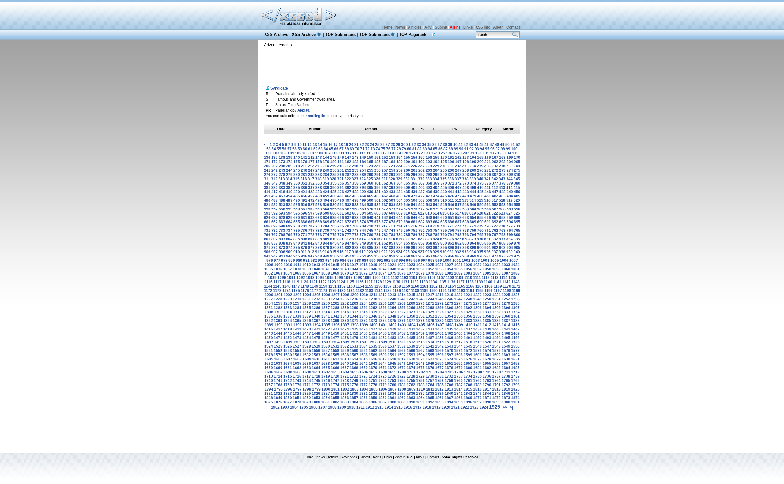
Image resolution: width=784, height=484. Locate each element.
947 (311, 256)
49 (502, 145)
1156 (378, 286)
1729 (420, 376)
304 (473, 175)
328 (392, 179)
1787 (458, 385)
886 (377, 248)
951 (340, 256)
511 (451, 200)
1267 (392, 303)
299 (436, 175)
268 (465, 170)
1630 (506, 359)
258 (392, 170)
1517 (458, 342)
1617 (382, 359)
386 (304, 187)
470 (407, 196)
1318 (363, 312)
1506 (354, 342)
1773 (325, 385)
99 (508, 149)
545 (443, 205)
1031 (487, 265)
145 (333, 157)
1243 (420, 299)
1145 (277, 286)
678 (392, 222)
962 (421, 256)
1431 (411, 329)
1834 (392, 393)
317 (311, 179)
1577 (515, 351)
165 (480, 157)
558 (282, 209)
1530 (325, 346)
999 (438, 260)
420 (296, 192)
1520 (487, 342)
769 (289, 235)
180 (333, 162)
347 (274, 183)
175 (296, 162)
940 (517, 252)
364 (399, 183)
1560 (354, 351)
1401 (383, 325)
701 (304, 226)
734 (289, 230)
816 (377, 239)
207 (274, 166)
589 (510, 209)
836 (267, 243)
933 (465, 252)
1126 (359, 282)
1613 (344, 359)
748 (392, 230)
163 (465, 157)
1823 (287, 393)
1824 (297, 393)
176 (304, 162)
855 (407, 243)
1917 (417, 407)
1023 (411, 265)
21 (356, 145)
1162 (433, 286)
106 (305, 153)
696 (267, 226)
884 (363, 248)
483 (502, 196)
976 (269, 260)
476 (451, 196)
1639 (335, 363)
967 (458, 256)
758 (465, 230)
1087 (506, 273)
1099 (367, 278)
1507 (364, 342)
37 (440, 145)
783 (392, 235)
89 (456, 149)
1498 (278, 342)
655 (480, 217)
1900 (506, 402)
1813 (449, 389)
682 (421, 222)
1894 (449, 402)
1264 (363, 303)
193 (429, 162)
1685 (515, 368)
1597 (449, 355)
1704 (439, 372)
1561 (363, 351)
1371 (354, 320)
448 (502, 192)
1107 (441, 278)
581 (451, 209)
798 (502, 235)
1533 (354, 346)
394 (363, 187)
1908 (332, 407)
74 (378, 149)
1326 (439, 312)
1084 (477, 273)
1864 (420, 398)
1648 (420, 363)
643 (392, 217)
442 (458, 192)
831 (487, 239)
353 (318, 183)
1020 (382, 265)
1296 (411, 308)
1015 (335, 265)
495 (333, 200)
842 (311, 243)
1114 (503, 278)
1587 (354, 355)
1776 (354, 385)
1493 (487, 338)
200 (480, 162)
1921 (455, 407)
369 (436, 183)
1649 (430, 363)
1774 (335, 385)
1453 (363, 333)
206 (267, 166)
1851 (297, 398)
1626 (468, 359)
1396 (335, 325)
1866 (439, 398)
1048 (392, 269)
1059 (496, 269)
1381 (449, 320)
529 (326, 205)
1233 (325, 299)
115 (370, 153)
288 (355, 175)
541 (414, 205)
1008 (269, 265)
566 (340, 209)
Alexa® (303, 110)
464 (363, 196)
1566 (411, 351)
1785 (439, 385)
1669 (363, 368)
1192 (452, 290)
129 (471, 153)
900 (480, 248)
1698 (383, 372)
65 (331, 149)
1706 (458, 372)
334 (436, 179)
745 (370, 230)
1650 (439, 363)
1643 (373, 363)
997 (424, 260)
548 (465, 205)
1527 (297, 346)
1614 (354, 359)
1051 (420, 269)
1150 (323, 286)
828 (465, 239)
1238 (373, 299)
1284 (297, 308)
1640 (344, 363)
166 (487, 157)
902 (495, 248)
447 (495, 192)
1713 (268, 376)
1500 (297, 342)
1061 (515, 269)
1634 (287, 363)
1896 (468, 402)
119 (398, 153)
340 (480, 179)
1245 (439, 299)
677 (385, 222)
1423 (335, 329)
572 (385, 209)
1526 (287, 346)
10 (299, 145)
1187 (406, 290)
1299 (439, 308)
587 (495, 209)
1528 (306, 346)
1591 (392, 355)
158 (429, 157)
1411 (477, 325)
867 (495, 243)
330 (406, 179)
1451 (344, 333)
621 (487, 213)
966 (451, 256)
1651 (449, 363)
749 (399, 230)
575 (407, 209)
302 (458, 175)
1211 (373, 295)
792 (458, 235)
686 (451, 222)
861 (451, 243)
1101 (386, 278)
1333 (506, 312)
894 (436, 248)
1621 (420, 359)
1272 (439, 303)
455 (296, 196)
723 (465, 226)
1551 (268, 351)
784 (399, 235)
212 (311, 166)
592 (274, 213)
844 (326, 243)
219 (362, 166)
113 (355, 153)
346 (267, 183)
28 (393, 145)
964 (436, 256)
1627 (477, 359)
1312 (306, 312)
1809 (411, 389)
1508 (373, 342)
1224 (496, 295)
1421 (316, 329)
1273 (449, 303)
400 (407, 187)
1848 (268, 398)
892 (421, 248)
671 (340, 222)
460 (333, 196)
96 (492, 149)
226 (414, 166)
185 (370, 162)
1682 (487, 368)
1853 (316, 398)
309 (510, 175)
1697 (373, 372)
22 (362, 145)
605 (370, 213)
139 (289, 157)
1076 (401, 273)
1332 (496, 312)
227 (421, 166)
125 (442, 153)
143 (318, 157)
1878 (297, 402)
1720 (335, 376)
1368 (325, 320)
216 (340, 166)
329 (399, 179)
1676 (430, 368)
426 (340, 192)
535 (370, 205)
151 (377, 157)
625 (517, 213)
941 (267, 256)
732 (274, 230)
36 (434, 145)
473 (429, 196)
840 (296, 243)
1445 (287, 333)
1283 (287, 308)
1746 (325, 381)
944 (289, 256)
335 (443, 179)
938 (502, 252)
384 (289, 187)
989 (365, 260)
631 (304, 217)
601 (340, 213)
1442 (515, 329)
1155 (369, 286)
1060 (506, 269)
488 (282, 200)
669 (326, 222)
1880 (316, 402)
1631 (515, 359)
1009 (278, 265)
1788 (468, 385)
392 (348, 187)
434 (399, 192)
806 (304, 239)
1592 (401, 355)
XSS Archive (276, 34)
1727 (401, 376)
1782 (411, 385)
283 (318, 175)
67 (341, 149)
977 (277, 260)
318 (318, 179)
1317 (354, 312)
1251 (496, 299)
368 (429, 183)
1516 (449, 342)
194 (436, 162)
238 (502, 166)
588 (502, 209)
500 (370, 200)
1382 (458, 320)
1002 (466, 260)
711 (377, 226)
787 (421, 235)
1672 (392, 368)
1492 (477, 338)
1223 (487, 295)
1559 (344, 351)
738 (318, 230)
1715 (287, 376)
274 (510, 170)
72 (367, 149)
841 (304, 243)
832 (495, 239)
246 (304, 170)
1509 (383, 342)
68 (347, 149)
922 (384, 252)
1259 (316, 303)
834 (509, 239)
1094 (319, 278)
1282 (278, 308)
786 (414, 235)
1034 (515, 265)
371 (451, 183)
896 (451, 248)
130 (478, 153)
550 (480, 205)
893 (429, 248)
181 (340, 162)
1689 (297, 372)
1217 (430, 295)
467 (385, 196)
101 (269, 153)
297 (421, 175)
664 (289, 222)
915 (333, 252)
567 (348, 209)
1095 (329, 278)
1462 (449, 333)
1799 (316, 389)
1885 (363, 402)
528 (318, 205)
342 (495, 179)
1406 (430, 325)
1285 (306, 308)
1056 (468, 269)
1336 (278, 316)
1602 (496, 355)
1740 (268, 381)
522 (274, 205)
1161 (424, 286)
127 (456, 153)
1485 (411, 338)
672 (348, 222)
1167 (479, 286)
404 (436, 187)
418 (282, 192)
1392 (297, 325)
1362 (268, 320)
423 (318, 192)
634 (326, 217)
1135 (442, 282)
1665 (325, 368)
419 (289, 192)
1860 (382, 398)
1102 (395, 278)
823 (428, 239)
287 (348, 175)
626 (267, 217)
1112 (486, 278)
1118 (286, 282)
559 (289, 209)
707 (348, 226)
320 (333, 179)
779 (363, 235)
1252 (506, 299)
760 (480, 230)
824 (436, 239)
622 (495, 213)
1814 (458, 389)
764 (510, 230)
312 (274, 179)
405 (443, 187)
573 (392, 209)
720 (443, 226)
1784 (430, 385)
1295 (401, 308)
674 (363, 222)
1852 (306, 398)
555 (517, 205)
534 (363, 205)
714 (399, 226)
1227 (268, 299)
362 (385, 183)
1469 (515, 333)
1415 (515, 325)
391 (340, 187)
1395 (326, 325)
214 (325, 166)
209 (289, 166)
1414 (506, 325)
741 (340, 230)
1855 (335, 398)
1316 (344, 312)
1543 (449, 346)
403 (429, 187)
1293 (382, 308)
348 (282, 183)
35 (429, 145)
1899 (496, 402)
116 (377, 153)
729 (509, 226)
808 (318, 239)
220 (370, 166)
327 (384, 179)
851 (377, 243)
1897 (477, 402)
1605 (269, 359)
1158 (397, 286)
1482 (382, 338)
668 (318, 222)
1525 (278, 346)
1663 (306, 368)
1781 (401, 385)
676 (377, 222)
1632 (268, 363)
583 (465, 209)
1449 (325, 333)
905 (517, 248)
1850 (287, 398)
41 (460, 145)
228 (428, 166)
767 (274, 235)
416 (267, 192)
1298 (430, 308)
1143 (515, 282)
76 (388, 149)
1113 (495, 278)
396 (377, 187)
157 (421, 157)
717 (421, 226)
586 (487, 209)
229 (436, 166)
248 (318, 170)
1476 (325, 338)
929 (436, 252)
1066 (306, 273)
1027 (449, 265)
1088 (515, 273)
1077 (411, 273)
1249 (477, 299)
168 (502, 157)
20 (351, 145)
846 (340, 243)
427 (348, 192)
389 (326, 187)
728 (502, 226)
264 (436, 170)
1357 (477, 316)
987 (350, 260)
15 (325, 145)
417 (274, 192)
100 (514, 149)
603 (355, 213)
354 (326, 183)
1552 (278, 351)
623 (502, 213)
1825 (306, 393)
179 (326, 162)
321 (340, 179)
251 (340, 170)
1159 (406, 286)
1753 (392, 381)
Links (468, 27)
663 (282, 222)
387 (311, 187)
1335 (268, 316)
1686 (269, 372)
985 (336, 260)
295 (407, 175)
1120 (304, 282)
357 (348, 183)
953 (355, 256)
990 (372, 260)
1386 (496, 320)
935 (480, 252)
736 (304, 230)
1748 (344, 381)
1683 (496, 368)
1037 (287, 269)
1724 (373, 376)
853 (392, 243)
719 (436, 226)
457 (311, 196)
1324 (420, 312)
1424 (344, 329)
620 (480, 213)
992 (387, 260)
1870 (477, 398)
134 (508, 153)
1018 (363, 265)
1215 (411, 295)
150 (370, 157)
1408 (449, 325)
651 (451, 217)
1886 (373, 402)
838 (282, 243)
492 (311, 200)
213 (318, 166)
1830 (354, 393)
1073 (373, 273)
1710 (496, 372)
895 (443, 248)
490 (296, 200)
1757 (430, 381)
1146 (286, 286)
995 (409, 260)
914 (325, 252)
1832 (373, 393)
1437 (468, 329)
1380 (439, 320)
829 (472, 239)
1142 (506, 282)
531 (340, 205)
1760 (458, 381)
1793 (515, 385)
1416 (268, 329)
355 (333, 183)
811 (340, 239)
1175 (296, 290)
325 (370, 179)
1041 (325, 269)
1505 (345, 342)
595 (296, 213)
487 (274, 200)
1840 (449, 393)
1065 (297, 273)
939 (509, 252)
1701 (411, 372)
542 (421, 205)
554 (510, 205)
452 (274, 196)
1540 (420, 346)
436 (414, 192)
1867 (449, 398)
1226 (515, 295)
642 (385, 217)
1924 (484, 407)
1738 (506, 376)
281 (304, 175)
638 (355, 217)
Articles (415, 27)
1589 (373, 355)
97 (498, 149)
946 (304, 256)
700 (296, 226)
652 (458, 217)
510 (443, 200)
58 (294, 149)
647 (421, 217)
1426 (363, 329)
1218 (439, 295)
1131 (405, 282)
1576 (506, 351)
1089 (272, 278)
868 (502, 243)
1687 (278, 372)
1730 (430, 376)
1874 (515, 398)
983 (321, 260)
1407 (439, 325)
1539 (411, 346)
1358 (487, 316)
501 (377, 200)
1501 (307, 342)
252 (348, 170)
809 (326, 239)
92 (471, 149)
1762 (477, 381)
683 (429, 222)
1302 (468, 308)
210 (296, 166)
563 (318, 209)
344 (509, 179)
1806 (383, 389)
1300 (449, 308)
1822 (278, 393)
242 (274, 170)
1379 (430, 320)
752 (421, 230)
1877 (287, 402)
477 (458, 196)
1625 (458, 359)
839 (289, 243)
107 (313, 153)
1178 (323, 290)
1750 (363, 381)
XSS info (483, 27)
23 (367, 145)
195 (443, 162)
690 (480, 222)
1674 (411, 368)
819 (399, 239)
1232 (316, 299)
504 (399, 200)
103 (283, 153)
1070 (344, 273)
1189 (424, 290)
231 (450, 166)
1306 (506, 308)
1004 (485, 260)
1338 (297, 316)
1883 (344, 402)
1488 (439, 338)
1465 (477, 333)
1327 (449, 312)
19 (346, 145)
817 (384, 239)
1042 (335, 269)
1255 (278, 303)
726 (487, 226)
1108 (450, 278)
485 (517, 196)
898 (465, 248)
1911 (360, 407)
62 (315, 149)
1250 (487, 299)
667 (311, 222)
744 (363, 230)
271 (487, 170)
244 (289, 170)
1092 (300, 278)
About (498, 27)
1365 (297, 320)
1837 (420, 393)
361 (377, 183)
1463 (458, 333)
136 (267, 157)
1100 (376, 278)
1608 (297, 359)
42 (466, 145)
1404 (411, 325)
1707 (468, 372)
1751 (373, 381)
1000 (447, 260)
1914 (389, 407)
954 (363, 256)
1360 (506, 316)
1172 (268, 290)
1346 (373, 316)
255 (370, 170)
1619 (401, 359)
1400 (373, 325)
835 (517, 239)
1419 (297, 329)
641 (377, 217)
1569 (439, 351)
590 (517, 209)
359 (363, 183)
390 (333, 187)
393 (355, 187)
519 (509, 200)
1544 (458, 346)
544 (436, 205)
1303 (477, 308)
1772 (316, 385)
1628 (487, 359)
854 (399, 243)
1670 (373, 368)
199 (473, 162)
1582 (306, 355)
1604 (515, 355)
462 (348, 196)
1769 (287, 385)
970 (480, 256)
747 (385, 230)
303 (465, 175)
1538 (401, 346)
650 (443, 217)
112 (348, 153)
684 (436, 222)
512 (458, 200)
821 (414, 239)
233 (465, 166)
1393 (307, 325)
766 (267, 235)
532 (348, 205)
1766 (515, 381)
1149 (314, 286)
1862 (401, 398)
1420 (306, 329)
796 (487, 235)
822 (421, 239)
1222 (477, 295)
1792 (506, 385)
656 (487, 217)
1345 (363, 316)
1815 (468, 389)
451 (267, 196)
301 (451, 175)
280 (296, 175)
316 (303, 179)
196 (451, 162)
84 (430, 149)
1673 (401, 368)
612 (421, 213)
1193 (461, 290)
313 (281, 179)
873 (282, 248)
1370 (344, 320)
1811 (430, 389)
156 (414, 157)
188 (392, 162)
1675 (420, 368)
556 (267, 209)
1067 (316, 273)
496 (340, 200)
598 (318, 213)
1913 (379, 407)
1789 (477, 385)
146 (340, 157)
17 (336, 145)
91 (466, 149)
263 (429, 170)
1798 (307, 389)
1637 (316, 363)
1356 (468, 316)
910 (296, 252)
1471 (278, 338)
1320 (382, 312)
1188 (415, 290)
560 (296, 209)
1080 (439, 273)
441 (451, 192)
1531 (335, 346)
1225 (506, 295)
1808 (402, 389)
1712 (515, 372)
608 (392, 213)
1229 (287, 299)
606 (377, 213)
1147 (296, 286)
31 (408, 145)
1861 (392, 398)
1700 (402, 372)
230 (443, 166)
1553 (287, 351)
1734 (468, 376)
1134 (433, 282)
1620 (411, 359)
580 (443, 209)
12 (309, 145)
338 (465, 179)
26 (382, 145)
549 (473, 205)
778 (355, 235)
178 (318, 162)
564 (326, 209)
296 (414, 175)
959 (399, 256)
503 (392, 200)
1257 (297, 303)
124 (434, 153)
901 (487, 248)
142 (311, 157)
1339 (306, 316)
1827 (325, 393)
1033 (506, 265)
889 (399, 248)
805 (296, 239)
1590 (382, 355)
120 (405, 153)
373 (465, 183)
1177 (314, 290)
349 (289, 183)
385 (296, 187)
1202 (288, 295)
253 (355, 170)
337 (458, 179)
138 (282, 157)
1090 (281, 278)
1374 (382, 320)
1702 (421, 372)
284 (326, 175)
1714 (278, 376)
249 (326, 170)
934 (472, 252)
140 (296, 157)
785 (407, 235)
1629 (496, 359)
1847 (515, 393)
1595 (430, 355)
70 (357, 149)
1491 (468, 338)
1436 (458, 329)
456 (304, 196)
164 (473, 157)
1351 (420, 316)
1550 (515, 346)
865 (480, 243)
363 (392, 183)
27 (388, 145)
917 (348, 252)
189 (399, 162)
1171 (516, 286)
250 (333, 170)
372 (458, 183)
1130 (396, 282)
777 (348, 235)
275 (517, 170)
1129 (387, 282)
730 (517, 226)
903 (502, 248)
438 (429, 192)
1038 (297, 269)
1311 (297, 312)
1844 (487, 393)
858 (429, 243)
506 (414, 200)
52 (518, 145)
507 (421, 200)
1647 (411, 363)
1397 (345, 325)
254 (363, 170)
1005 (494, 260)
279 (289, 175)
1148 (305, 286)
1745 (316, 381)
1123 (332, 282)
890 (407, 248)
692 (495, 222)
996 (416, 260)
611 (414, 213)
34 (424, 145)
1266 (382, 303)
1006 (504, 260)
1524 (268, 346)
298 (429, 175)
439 (436, 192)
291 (377, 175)
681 (414, 222)
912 (311, 252)
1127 (368, 282)
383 (282, 187)
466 (377, 196)
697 (274, 226)
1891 (420, 402)
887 (385, 248)
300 (443, 175)
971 (487, 256)
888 (392, 248)
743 (355, 230)
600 (333, 213)
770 (296, 235)
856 (414, 243)
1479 (354, 338)
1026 (439, 265)
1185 (387, 290)
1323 (411, 312)
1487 (430, 338)
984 (328, 260)
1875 (268, 402)
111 (342, 153)
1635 (297, 363)
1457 (401, 333)
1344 (354, 316)
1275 (468, 303)
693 (502, 222)
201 (487, 162)
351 (304, 183)
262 (421, 170)
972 (495, 256)
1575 (496, 351)
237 (495, 166)
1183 (369, 290)
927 (421, 252)
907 (274, 252)
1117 (277, 282)
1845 (496, 393)
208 (282, 166)
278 (282, 175)
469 (399, 196)
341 (487, 179)
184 (363, 162)
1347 (382, 316)
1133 (424, 282)
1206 (326, 295)
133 (500, 153)
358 (355, 183)
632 (311, 217)
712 (384, 226)
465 (370, 196)
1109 (459, 278)
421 (304, 192)
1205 (316, 295)
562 (311, 209)
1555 (306, 351)
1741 (278, 381)
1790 (487, 385)
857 (421, 243)
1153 (351, 286)
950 (333, 256)
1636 (306, 363)
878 (318, 248)
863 (465, 243)
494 (326, 200)
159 (436, 157)
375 (480, 183)
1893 (439, 402)
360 (370, 183)
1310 (288, 312)
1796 (288, 389)
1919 (436, 407)
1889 (401, 402)
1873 (506, 398)
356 (340, 183)
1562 (373, 351)
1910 (351, 407)
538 (392, 205)
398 (392, 187)
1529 (316, 346)
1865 (430, 398)
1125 (350, 282)
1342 (335, 316)
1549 (506, 346)
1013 (316, 265)
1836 (411, 393)
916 (340, 252)
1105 (422, 278)
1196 (488, 290)
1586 (344, 355)
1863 (411, 398)
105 (298, 153)
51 (513, 145)
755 (443, 230)
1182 (360, 290)
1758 (439, 381)
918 (355, 252)
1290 (354, 308)
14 (320, 145)
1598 (458, 355)
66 (336, 149)
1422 (325, 329)
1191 (443, 290)
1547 (487, 346)
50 (507, 145)
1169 (498, 286)
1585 (335, 355)
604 (363, 213)
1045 (363, 269)
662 (274, 222)
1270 (420, 303)
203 (502, 162)
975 (517, 256)
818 (392, 239)
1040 (316, 269)
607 (385, 213)
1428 (382, 329)
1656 (496, 363)
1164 (452, 286)
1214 (401, 295)
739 (326, 230)
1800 (326, 389)
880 (333, 248)
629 (289, 217)
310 (517, 175)
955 (370, 256)
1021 (392, 265)
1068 (325, 273)
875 (296, 248)
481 (487, 196)
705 (333, 226)
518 (502, 200)
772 (311, 235)
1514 (430, 342)
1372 (363, 320)
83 (425, 149)
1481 (373, 338)
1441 (506, 329)
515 (480, 200)
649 (436, 217)
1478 (344, 338)
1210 (364, 295)
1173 (277, 290)
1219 (449, 295)
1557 (325, 351)
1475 (316, 338)
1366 (306, 320)
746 (377, 230)
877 (311, 248)
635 (333, 217)
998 (431, 260)
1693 (335, 372)
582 (458, 209)
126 (449, 153)
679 (399, 222)
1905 (304, 407)
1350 (411, 316)
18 (341, 145)
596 (304, 213)
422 (311, 192)
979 (291, 260)
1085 (487, 273)
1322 (401, 312)
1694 (345, 372)
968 (465, 256)
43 (471, 145)
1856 (344, 398)
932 (458, 252)
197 (458, 162)
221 (377, 166)
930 (443, 252)
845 (333, 243)
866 (487, 243)
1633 (278, 363)
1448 (316, 333)
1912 (370, 407)
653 (465, 217)
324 (362, 179)
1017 (354, 265)
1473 (297, 338)
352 (311, 183)
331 (414, 179)
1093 (310, 278)
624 (509, 213)
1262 (344, 303)
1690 (307, 372)
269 (473, 170)
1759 (449, 381)
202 (495, 162)
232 (458, 166)
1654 (477, 363)
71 (362, 149)
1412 (487, 325)
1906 (313, 407)
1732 (449, 376)
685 (443, 222)
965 (443, 256)
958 (392, 256)
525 (296, 205)
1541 (430, 346)
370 (443, 183)
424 (326, 192)
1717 (306, 376)
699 (289, 226)
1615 (363, 359)
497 (348, 200)
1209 (354, 295)
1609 (307, 359)
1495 (506, 338)
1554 (297, 351)
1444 (278, 333)
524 (289, 205)
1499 (288, 342)
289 (363, 175)
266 (451, 170)
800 (517, 235)
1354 (449, 316)
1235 (344, 299)
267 (458, 170)
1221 (468, 295)
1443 (268, 333)
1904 (294, 407)
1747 (335, 381)
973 (502, 256)
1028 (458, 265)
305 (480, 175)
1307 (515, 308)
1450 (335, 333)
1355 (458, 316)
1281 (268, 308)
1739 (515, 376)
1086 (496, 273)
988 (358, 260)
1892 (430, 402)
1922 (465, 407)
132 (493, 153)
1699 (392, 372)
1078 (420, 273)
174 (289, 162)
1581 (297, 355)
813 (355, 239)
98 (503, 149)
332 (421, 179)
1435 (449, 329)
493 (318, 200)
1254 (268, 303)
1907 (322, 407)
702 (311, 226)
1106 (432, 278)
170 (517, 157)
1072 (363, 273)
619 (472, 213)
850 (370, 243)
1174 (286, 290)
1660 (278, 368)
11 (305, 145)
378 (502, 183)
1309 (278, 312)
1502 (316, 342)
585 (480, 209)
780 (370, 235)
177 (311, 162)
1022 (401, 265)
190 (407, 162)
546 (451, 205)
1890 (411, 402)
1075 (392, 273)
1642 (363, 363)
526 (304, 205)
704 (326, 226)
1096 (338, 278)
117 (384, 153)
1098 (357, 278)
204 (510, 162)
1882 (335, 402)
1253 (515, 299)
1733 (458, 376)
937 (495, 252)
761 (487, 230)
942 (274, 256)
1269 (411, 303)
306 (487, 175)
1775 (344, 385)
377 (495, 183)
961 (414, 256)
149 (363, 157)
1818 (496, 389)
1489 (449, 338)
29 (398, 145)
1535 (373, 346)
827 (458, 239)
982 (314, 260)
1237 (363, 299)
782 (385, 235)
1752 (382, 381)
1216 (420, 295)
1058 (487, 269)
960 (407, 256)
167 (495, 157)
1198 (507, 290)
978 (284, 260)
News (400, 27)
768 (282, 235)
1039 (306, 269)
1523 (515, 342)
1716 (297, 376)
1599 (468, 355)
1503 (326, 342)
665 (296, 222)
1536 (382, 346)
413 (502, 187)
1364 (287, 320)
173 (282, 162)
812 (348, 239)
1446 (297, 333)
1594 (420, 355)
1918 (427, 407)
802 (274, 239)
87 (445, 149)
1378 (420, 320)
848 (355, 243)
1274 (458, 303)
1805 (373, 389)
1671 (382, 368)
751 (414, 230)
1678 (449, 368)
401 (414, 187)
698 (282, 226)
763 (502, 230)
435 (407, 192)
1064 (287, 273)
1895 (458, 402)
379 (510, 183)
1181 (351, 290)
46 (486, 145)
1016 (344, 265)
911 (304, 252)
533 (355, 205)
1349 (401, 316)
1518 (468, 342)
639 (363, 217)
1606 (278, 359)
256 (377, 170)
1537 (392, 346)
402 (421, 187)
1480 (363, 338)
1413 (496, 325)
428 (355, 192)
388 (318, 187)
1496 (515, 338)
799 (510, 235)
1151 (332, 286)
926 (414, 252)
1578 (268, 355)
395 (370, 187)
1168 (488, 286)
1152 (341, 286)
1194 (470, 290)
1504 (335, 342)
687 (458, 222)
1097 (348, 278)
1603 (506, 355)
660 (517, 217)
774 (326, 235)
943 (282, 256)
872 (274, 248)
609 (399, 213)
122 (420, 153)
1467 (496, 333)
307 (495, 175)
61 (310, 149)
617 (458, 213)
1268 (401, 303)
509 (436, 200)
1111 (477, 278)
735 (296, 230)
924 (399, 252)
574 (399, 209)
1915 (398, 407)
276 (267, 175)
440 (443, 192)
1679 (458, 368)
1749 (354, 381)
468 (392, 196)
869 (510, 243)
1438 (477, 329)
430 (370, 192)
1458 (411, 333)
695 (517, 222)
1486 (420, 338)
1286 (316, 308)
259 (399, 170)
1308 (269, 312)
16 (330, 145)
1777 (363, 385)
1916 (408, 407)
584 (473, 209)
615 (443, 213)
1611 (326, 359)
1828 (335, 393)
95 (487, 149)
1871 (487, 398)
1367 (316, 320)
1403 (402, 325)
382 (274, 187)
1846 (506, 393)
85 (435, 149)
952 (348, 256)
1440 (496, 329)
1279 (506, 303)
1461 (439, 333)
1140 (488, 282)
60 (305, 149)
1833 (382, 393)
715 (406, 226)
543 (429, 205)
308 (502, 175)
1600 (477, 355)
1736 (487, 376)
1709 (487, 372)
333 (428, 179)
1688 (288, 372)
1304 (487, 308)
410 (480, 187)
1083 (468, 273)
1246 (449, 299)
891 (414, 248)
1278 (496, 303)
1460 (430, 333)
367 (421, 183)
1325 (430, 312)
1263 (354, 303)
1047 (382, 269)
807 (311, 239)
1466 (487, 333)
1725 (382, 376)
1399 (364, 325)
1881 (325, 402)
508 (429, 200)
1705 (449, 372)
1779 (382, 385)
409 (473, 187)
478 (465, 196)
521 (267, 205)
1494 (496, 338)
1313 (316, 312)
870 (517, 243)
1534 (363, 346)
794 (473, 235)
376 (487, 183)
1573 (477, 351)
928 (428, 252)
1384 (477, 320)
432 (385, 192)
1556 (316, 351)
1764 (496, 381)
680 (407, 222)
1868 (458, 398)
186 (377, 162)
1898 (487, 402)
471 (414, 196)
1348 (392, 316)
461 (340, 196)
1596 (439, 355)
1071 (354, 273)
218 (355, 166)
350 (296, 183)
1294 (392, 308)
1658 (515, 363)
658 (502, 217)
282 (311, 175)
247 (311, 170)
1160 (415, 286)
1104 (413, 278)
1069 (335, 273)
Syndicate (279, 88)
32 (414, 145)
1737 (496, 376)
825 (443, 239)
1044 (354, 269)
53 (268, 149)
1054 (449, 269)
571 (377, 209)
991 (380, 260)
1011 (297, 265)
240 (517, 166)
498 (355, 200)
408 (465, 187)
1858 (363, 398)
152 (385, 157)
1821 (268, 393)
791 (451, 235)
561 (304, 209)
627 (274, 217)
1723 (363, 376)
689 (473, 222)
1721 (344, 376)
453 (282, 196)
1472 (287, 338)
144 (326, 157)
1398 (354, 325)
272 (495, 170)
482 (495, 196)
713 (392, 226)
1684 (506, 368)
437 (421, 192)
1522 (506, 342)
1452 (354, 333)
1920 (446, 407)
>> (505, 407)
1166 (470, 286)
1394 (316, 325)
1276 (477, 303)
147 (348, 157)
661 (267, 222)
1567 (420, 351)
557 (274, 209)
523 (282, 205)
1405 (421, 325)
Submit (441, 27)
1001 (456, 260)
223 (392, 166)
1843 (477, 393)
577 (421, 209)
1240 (392, 299)
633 (318, 217)
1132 (414, 282)
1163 (443, 286)
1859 (373, 398)
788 (429, 235)
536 (377, 205)
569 (363, 209)
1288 (335, 308)
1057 (477, 269)
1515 (439, 342)
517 (495, 200)
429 (363, 192)
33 (419, 145)
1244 (430, 299)
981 (306, 260)
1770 (297, 385)
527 (311, 205)
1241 (401, 299)
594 (289, 213)
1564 (392, 351)
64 (326, 149)
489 (289, 200)
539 (399, 205)
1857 (354, 398)
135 (515, 153)
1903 (285, 407)
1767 (268, 385)
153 (392, 157)
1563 (382, 351)
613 (428, 213)
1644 (382, 363)
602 (348, 213)
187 (385, 162)
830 (480, 239)
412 (495, 187)
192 (421, 162)
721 (450, 226)
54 (274, 149)
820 (406, 239)
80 (409, 149)
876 (304, 248)
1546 (477, 346)
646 (414, 217)
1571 (458, 351)
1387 (506, 320)
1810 (421, 389)
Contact (513, 27)
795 (480, 235)
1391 (288, 325)
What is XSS (404, 457)
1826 (316, 393)
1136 (451, 282)
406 (451, 187)
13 (315, 145)
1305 (496, 308)
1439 (487, 329)
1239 (382, 299)
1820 (515, 389)
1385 (487, 320)
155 (407, 157)
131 (486, 153)
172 (274, 162)
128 (464, 153)
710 (370, 226)
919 (362, 252)
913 (318, 252)
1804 (364, 389)
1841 (458, 393)
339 (472, 179)
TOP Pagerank (412, 34)
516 (487, 200)
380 (517, 183)
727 (495, 226)
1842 (468, 393)
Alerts (377, 457)
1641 (354, 363)
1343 (344, 316)
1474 (306, 338)
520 (517, 200)
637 (348, 217)
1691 (316, 372)
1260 (325, 303)
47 (492, 145)
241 (267, 170)
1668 (354, 368)
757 (458, 230)
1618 (392, 359)
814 (362, 239)
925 (406, 252)
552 (495, 205)
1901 (515, 402)
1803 (354, 389)
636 (340, 217)
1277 (487, 303)
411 (487, 187)
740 (333, 230)
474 (436, 196)
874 (289, 248)
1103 (404, 278)
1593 (411, 355)
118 (391, 153)
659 (510, 217)
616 (450, 213)
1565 (401, 351)
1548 (496, 346)
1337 (287, 316)
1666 (335, 368)
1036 (278, 269)
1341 (325, 316)
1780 (392, 385)
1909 (341, 407)
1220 (458, 295)
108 (320, 153)
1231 (306, 299)
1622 (430, 359)
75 (383, 149)
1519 (477, 342)
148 (355, 157)
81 (414, 149)
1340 (316, 316)
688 (465, 222)
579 (436, 209)
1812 (439, 389)
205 (517, 162)
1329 (468, 312)
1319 (373, 312)
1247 (458, 299)
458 (318, 196)
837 (274, 243)
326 (377, 179)
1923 (474, 407)
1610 (316, 359)
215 (333, 166)
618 (465, 213)
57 (289, 149)
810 (333, 239)
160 (443, 157)
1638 (325, 363)
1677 (439, 368)
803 (282, 239)
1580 (287, 355)
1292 (373, 308)
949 (326, 256)
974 (510, 256)
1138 (470, 282)
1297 (420, 308)
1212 (382, 295)
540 (407, 205)
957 (385, 256)
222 (384, 166)
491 (304, 200)
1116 (269, 282)
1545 (468, 346)
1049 (401, 269)
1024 (420, 265)
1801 (335, 389)
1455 (382, 333)
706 (340, 226)
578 (429, 209)
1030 (477, 265)
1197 (498, 290)
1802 (345, 389)
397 (385, 187)
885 (370, 248)
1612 (335, 359)
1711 (506, 372)
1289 (344, 308)
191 (414, 162)
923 (392, 252)
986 (343, 260)
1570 (449, 351)
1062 (268, 273)
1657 (506, 363)
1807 (392, 389)
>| (511, 407)
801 (267, 239)
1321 (392, 312)
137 (274, 157)
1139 (479, 282)
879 (326, 248)
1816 (477, 389)
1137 (460, 282)
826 (450, 239)
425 (333, 192)
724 (472, 226)
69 (352, 149)
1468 (506, 333)
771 (304, 235)
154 (399, 157)
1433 (430, 329)
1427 (373, 329)
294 (399, 175)
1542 (439, 346)
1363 (278, 320)
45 (481, 145)
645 (407, 217)
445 (480, 192)
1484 (401, 338)
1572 (468, 351)
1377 (411, 320)
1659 (268, 368)
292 (385, 175)
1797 (297, 389)
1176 (305, 290)
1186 (397, 290)
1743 (297, 381)
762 (495, 230)
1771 (306, 385)
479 (473, 196)
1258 (306, 303)
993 (394, 260)
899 (473, 248)
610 (407, 213)
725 (480, 226)
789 (436, 235)
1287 (325, 308)
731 (267, 230)
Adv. (428, 27)
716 (414, 226)
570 (370, 209)
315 (296, 179)
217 (348, 166)
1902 (275, 407)
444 (473, 192)
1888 (392, 402)
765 (517, 230)
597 (311, 213)
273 (502, 170)
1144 (268, 286)
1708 (477, 372)
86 (440, 149)
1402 (392, 325)
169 (510, 157)
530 (333, 205)
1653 (468, 363)
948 (318, 256)
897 (458, 248)
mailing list (317, 116)
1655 (487, 363)
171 (267, 162)
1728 (411, 376)
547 (458, 205)
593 (282, 213)
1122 (322, 282)
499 (363, 200)
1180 (341, 290)
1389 (269, 325)
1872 (496, 398)
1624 (449, 359)
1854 (325, 398)
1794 (269, 389)
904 (510, 248)
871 (267, 248)
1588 (363, 355)
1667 (344, 368)
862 (458, 243)
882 (348, 248)
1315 (335, 312)
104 (291, 153)
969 (473, 256)
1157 (387, 286)
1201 (278, 295)
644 (399, 217)
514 (472, 200)
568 (355, 209)
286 (340, 175)
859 (436, 243)
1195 (479, 290)
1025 (430, 265)
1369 (335, 320)
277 (274, 175)
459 (326, 196)
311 (267, 179)
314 (289, 179)
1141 (497, 282)
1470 (268, 338)
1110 (468, 278)
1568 (430, 351)
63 (320, 149)
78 (399, 149)
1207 (335, 295)
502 (385, 200)
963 (429, 256)
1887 (382, 402)
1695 (354, 372)
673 (355, 222)
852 (385, 243)
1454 (373, 333)
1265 (373, 303)
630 (296, 217)
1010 (288, 265)
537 (385, 205)
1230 (297, 299)
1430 (401, 329)
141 (304, 157)
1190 (433, 290)
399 (399, 187)
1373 (373, 320)
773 (318, 235)
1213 (392, 295)
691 (487, 222)
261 (414, 170)
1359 (496, 316)
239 (509, 166)
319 (325, 179)
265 (443, 170)
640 (370, 217)
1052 (430, 269)
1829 (344, 393)
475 (443, 196)
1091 (291, 278)
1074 (382, 273)
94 (482, 149)
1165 (461, 286)
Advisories (349, 457)
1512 (411, 342)
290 (370, 175)
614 (436, 213)
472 (421, 196)
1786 (449, 385)
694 (510, 222)
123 (427, 153)
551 (487, 205)
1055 (458, 269)
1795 (278, 389)
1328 (458, 312)
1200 (269, 295)
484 (510, 196)
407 (458, 187)
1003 (475, 260)
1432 (420, 329)
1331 (487, 312)
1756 (420, 381)
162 (458, 157)
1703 (430, 372)
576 (414, 209)
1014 (325, 265)
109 (327, 153)
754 (436, 230)
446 (487, 192)
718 (428, 226)
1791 (496, 385)
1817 (487, 389)
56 (284, 149)
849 (363, 243)
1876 (278, 402)
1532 (344, 346)
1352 (430, 316)
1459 (420, 333)
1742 (287, 381)
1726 (392, 376)
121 (412, 153)
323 (355, 179)
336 (450, 179)
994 (402, 260)
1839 (439, 393)
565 (333, 209)
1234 (335, 299)
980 (299, 260)
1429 (392, 329)
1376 (401, 320)
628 (282, 217)
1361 (515, 316)
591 (267, 213)
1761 (468, 381)
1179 (332, 290)
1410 (468, 325)
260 (407, 170)
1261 (335, 303)
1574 (487, 351)
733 (282, 230)
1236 (354, 299)
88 (451, 149)
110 (335, 153)
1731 (439, 376)
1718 (316, 376)
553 (502, 205)
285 (333, 175)
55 (279, 149)
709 (363, 226)
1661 (287, 368)
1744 (306, 381)
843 (318, 243)
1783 (420, 385)
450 (517, 192)
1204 (307, 295)
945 (296, 256)
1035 (268, 269)
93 (477, 149)
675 (370, 222)
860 (443, 243)
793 (465, 235)
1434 (439, 329)
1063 (278, 273)
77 (393, 149)
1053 (439, 269)
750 (407, 230)
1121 (313, 282)
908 (282, 252)
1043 (344, 269)
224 (399, 166)
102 (276, 153)
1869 (468, 398)
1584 (325, 355)
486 (267, 200)
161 (451, 157)
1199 (516, 290)
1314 (325, 312)
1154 (360, 286)
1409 (458, 325)
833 (502, 239)
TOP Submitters (340, 34)
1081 (449, 273)
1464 (468, 333)
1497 (269, 342)
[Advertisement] (392, 64)
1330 (477, 312)
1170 (507, 286)
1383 (468, 320)
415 (517, 187)
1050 (411, 269)
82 (419, 149)
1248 (468, 299)
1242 (411, 299)
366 (414, 183)
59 (300, 149)
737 (311, 230)
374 (473, 183)
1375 (392, 320)
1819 (506, 389)
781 (377, 235)
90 (461, 149)
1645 (392, 363)
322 (348, 179)
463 (355, 196)
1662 (297, 368)
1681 (477, 368)
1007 (513, 260)
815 (370, 239)
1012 (306, 265)
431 (377, 192)
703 (318, 226)
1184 (378, 290)
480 (480, 196)
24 (372, 145)
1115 (512, 278)
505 (407, 200)
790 (443, 235)
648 (429, 217)
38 (445, 145)
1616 (373, 359)
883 (355, 248)
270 (480, 170)
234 (472, 166)
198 (465, 162)
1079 (430, 273)
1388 (515, 320)
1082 (458, 273)
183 (355, 162)
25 (377, 145)
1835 (401, 393)
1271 (430, 303)
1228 (278, 299)
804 (289, 239)
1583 (316, 355)
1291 (363, 308)
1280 (515, 303)
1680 (468, 368)
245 (296, 170)
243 (282, 170)
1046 (373, 269)
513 (465, 200)
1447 (306, 333)
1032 (496, 265)
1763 (487, 381)
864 (473, 243)
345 (517, 179)
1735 (477, 376)
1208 (345, 295)
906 (267, 252)
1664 (316, 368)
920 (370, 252)
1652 (458, 363)
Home (387, 27)
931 (450, 252)
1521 (496, 342)
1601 (487, 355)
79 (404, 149)
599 (326, 213)
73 (373, 149)
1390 (278, 325)
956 (377, 256)
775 (333, 235)
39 (450, 145)
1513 (420, 342)
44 (476, 145)
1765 (506, 381)
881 (340, 248)
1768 (278, 385)
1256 (287, 303)
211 (304, 166)
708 (355, 226)
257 (385, 170)
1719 (325, 376)
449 (510, 192)
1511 (402, 342)
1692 (326, 372)
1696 (364, 372)
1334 (515, 312)
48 (497, 145)
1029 (468, 265)
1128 (378, 282)
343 (502, 179)
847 (348, 243)
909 (289, 252)
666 (304, 222)
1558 (335, 351)
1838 (430, 393)
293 (392, 175)
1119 (295, 282)
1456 (392, 333)
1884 (354, 402)
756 (451, 230)
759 (473, 230)
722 (458, 226)
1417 (278, 329)
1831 (363, 393)
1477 (335, 338)
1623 (439, 359)
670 (333, 222)
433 (392, 192)
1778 (373, 385)
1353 (439, 316)
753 (429, 230)
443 (465, 192)
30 (403, 145)
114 (363, 153)
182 (348, 162)
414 (509, 187)
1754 (401, 381)
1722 (354, 376)
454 (289, 196)
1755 (411, 381)
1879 (306, 402)
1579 (278, 355)
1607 (288, 359)
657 (495, 217)
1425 (354, 329)
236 (487, 166)
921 (377, 252)
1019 (373, 265)
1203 (297, 295)
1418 (287, 329)
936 (487, 252)
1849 (278, 398)
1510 (392, 342)
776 (340, 235)
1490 (458, 338)
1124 (341, 282)
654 (473, 217)
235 (480, 166)
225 (406, 166)
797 (495, 235)
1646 (401, 363)
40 (455, 145)
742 (348, 230)
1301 (458, 308)
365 (407, 183)
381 (267, 187)
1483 (392, 338)
